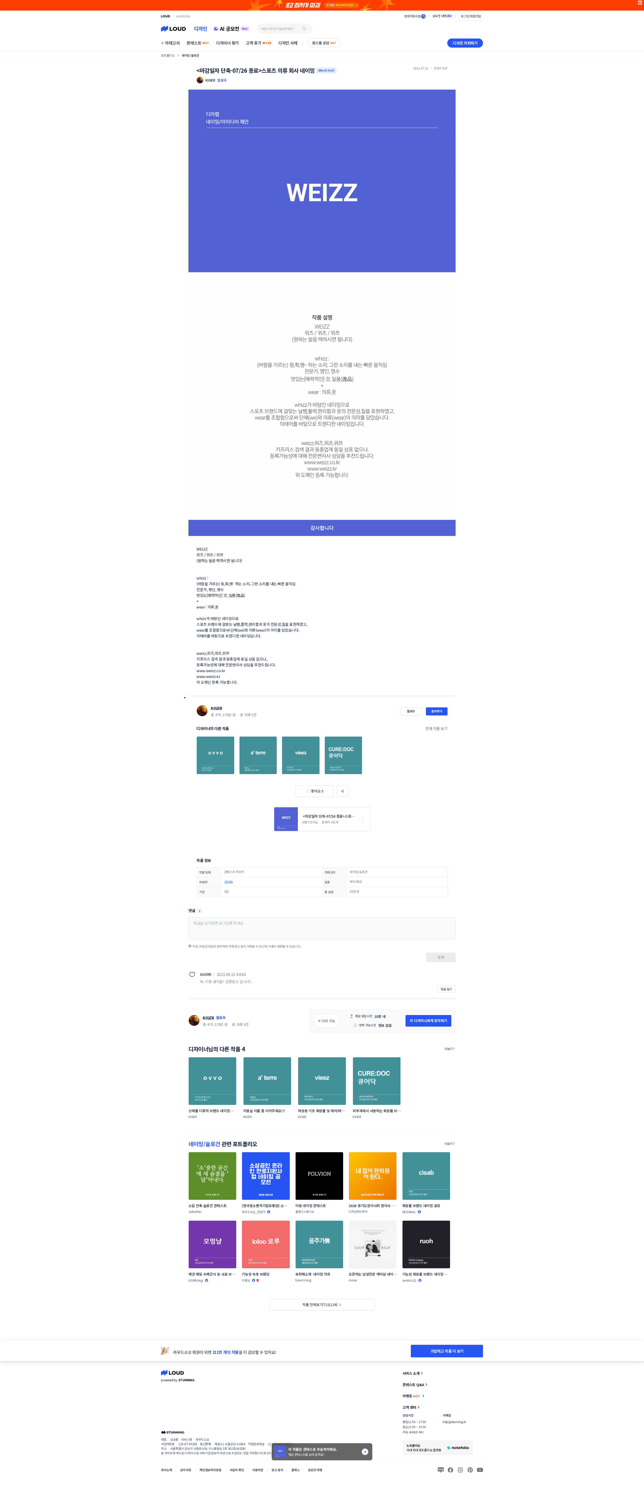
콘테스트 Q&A (413, 1384)
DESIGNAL (409, 1212)
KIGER (216, 708)
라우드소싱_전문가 (253, 1212)
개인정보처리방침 (210, 1470)
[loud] (165, 16)
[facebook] (451, 1470)
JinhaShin (195, 1211)
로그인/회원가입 (471, 16)
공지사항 (185, 1470)
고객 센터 (409, 1407)
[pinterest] (470, 1470)
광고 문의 (277, 1470)
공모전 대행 (315, 1470)
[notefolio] (183, 16)
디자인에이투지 (358, 1211)
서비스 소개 (411, 1373)
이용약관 (257, 1470)
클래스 (295, 1470)
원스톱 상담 (324, 42)
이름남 (246, 1280)
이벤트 (411, 1395)
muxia (353, 1280)
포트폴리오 (168, 55)
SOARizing (195, 1280)
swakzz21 (409, 1280)
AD (640, 3)
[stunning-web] (172, 1432)
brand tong (303, 1280)
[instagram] (460, 1470)
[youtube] (480, 1470)
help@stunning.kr (454, 1422)
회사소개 (166, 1470)
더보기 (449, 1048)
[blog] (441, 1470)
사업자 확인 (237, 1470)
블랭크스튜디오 (304, 1211)
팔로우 (222, 80)
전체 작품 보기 (436, 728)
